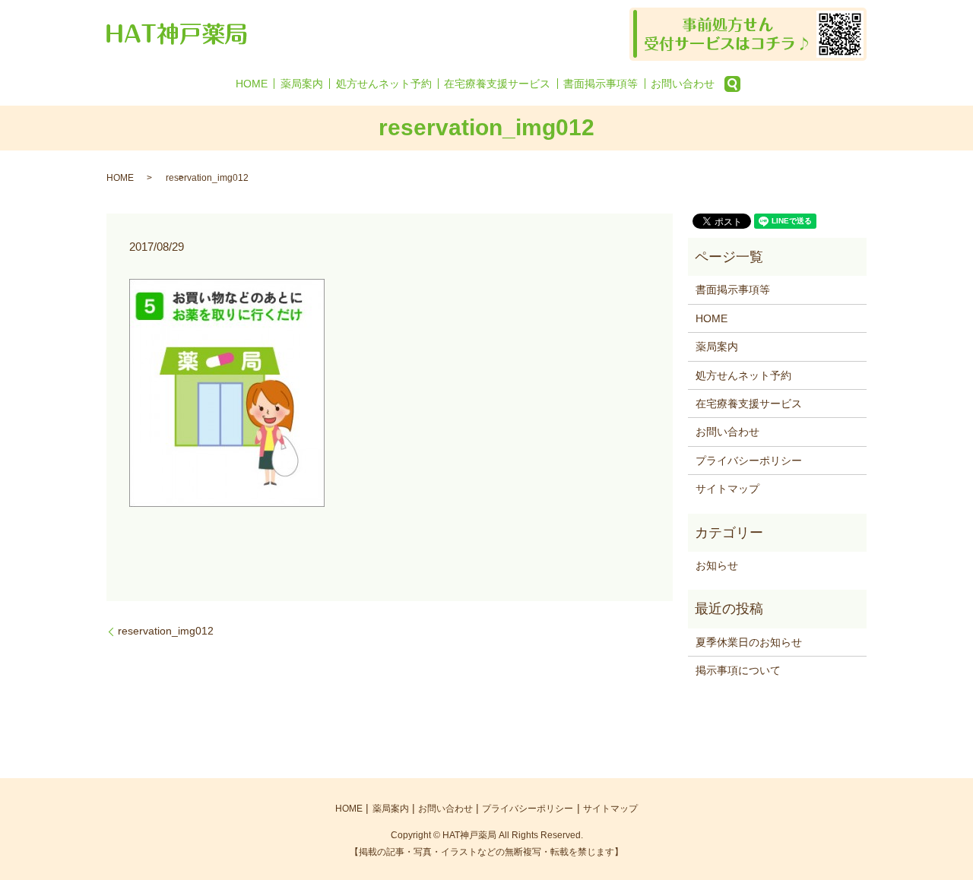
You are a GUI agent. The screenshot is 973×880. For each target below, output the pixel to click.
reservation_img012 (166, 631)
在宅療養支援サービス (497, 84)
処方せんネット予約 (384, 84)
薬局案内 (301, 84)
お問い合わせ (683, 84)
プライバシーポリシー (749, 460)
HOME (252, 84)
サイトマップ (727, 489)
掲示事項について (738, 670)
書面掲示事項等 (600, 84)
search (732, 83)
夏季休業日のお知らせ (749, 642)
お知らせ (717, 565)
